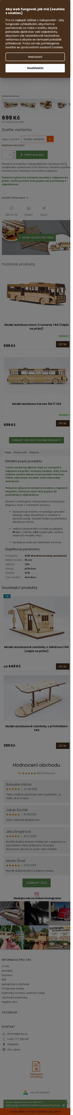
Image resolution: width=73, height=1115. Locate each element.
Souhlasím (35, 68)
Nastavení (35, 57)
